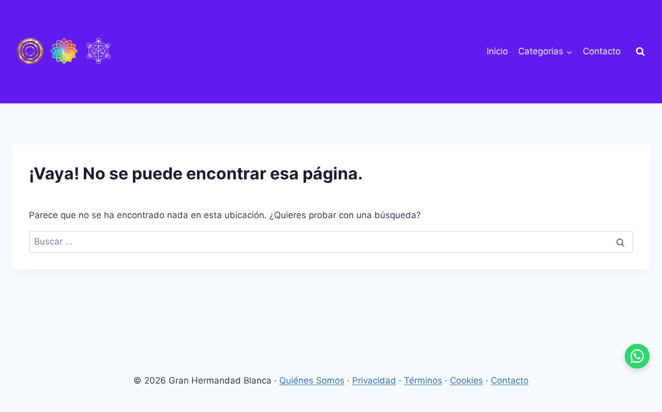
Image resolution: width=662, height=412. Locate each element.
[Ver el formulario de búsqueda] (640, 51)
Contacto (602, 51)
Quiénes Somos (311, 380)
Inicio (497, 51)
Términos (423, 380)
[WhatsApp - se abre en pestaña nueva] (637, 356)
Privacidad (374, 380)
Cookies (466, 380)
